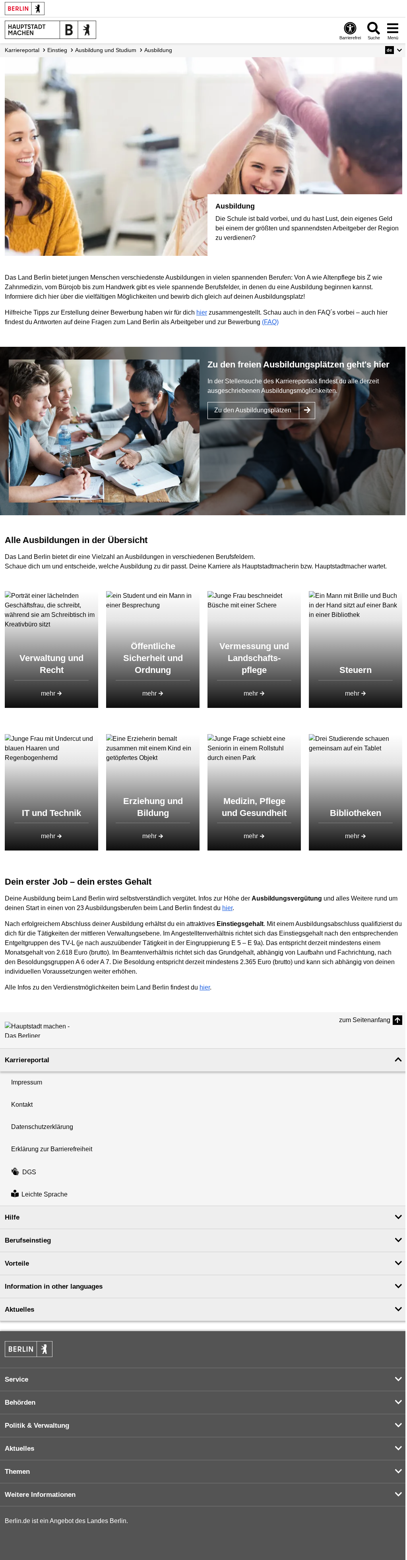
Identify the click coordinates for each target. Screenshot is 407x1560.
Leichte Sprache (44, 1194)
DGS (29, 1172)
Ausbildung (158, 50)
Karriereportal (22, 50)
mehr (48, 693)
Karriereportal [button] (27, 1060)
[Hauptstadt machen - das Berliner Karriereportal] (50, 30)
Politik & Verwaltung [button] (37, 1425)
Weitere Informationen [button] (40, 1494)
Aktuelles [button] (19, 1309)
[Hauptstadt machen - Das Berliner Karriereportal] (40, 1030)
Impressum (26, 1082)
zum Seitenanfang (364, 1020)
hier (201, 312)
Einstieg (57, 50)
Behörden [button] (20, 1402)
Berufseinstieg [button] (28, 1240)
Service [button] (16, 1379)
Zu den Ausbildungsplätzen (252, 410)
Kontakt (22, 1104)
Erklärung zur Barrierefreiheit (51, 1149)
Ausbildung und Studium (105, 50)
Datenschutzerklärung (42, 1126)
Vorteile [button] (17, 1263)
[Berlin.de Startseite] (25, 8)
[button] (393, 50)
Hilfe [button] (12, 1217)
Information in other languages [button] (54, 1286)
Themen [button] (17, 1471)
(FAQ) (270, 322)
